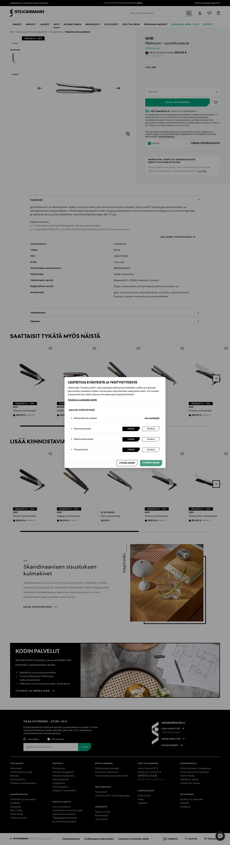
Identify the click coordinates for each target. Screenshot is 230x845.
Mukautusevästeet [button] (81, 428)
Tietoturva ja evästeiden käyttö (82, 400)
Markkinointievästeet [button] (82, 439)
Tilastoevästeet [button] (79, 449)
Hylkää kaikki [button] (127, 463)
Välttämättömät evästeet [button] (84, 418)
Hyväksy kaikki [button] (151, 463)
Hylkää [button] (131, 429)
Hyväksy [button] (151, 429)
